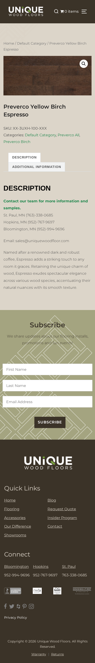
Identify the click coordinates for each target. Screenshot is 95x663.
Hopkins (40, 566)
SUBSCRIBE (50, 422)
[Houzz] (18, 606)
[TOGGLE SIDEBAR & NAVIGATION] (85, 11)
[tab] (24, 157)
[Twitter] (12, 606)
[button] (84, 64)
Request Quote (62, 509)
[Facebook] (5, 606)
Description (24, 157)
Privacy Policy (15, 617)
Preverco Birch (16, 142)
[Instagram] (31, 606)
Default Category (31, 43)
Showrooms (15, 535)
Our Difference (17, 526)
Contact (55, 526)
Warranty (38, 654)
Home (8, 43)
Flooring (11, 509)
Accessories (15, 518)
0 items (72, 11)
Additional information (36, 167)
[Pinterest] (24, 606)
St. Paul (69, 566)
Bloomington (16, 566)
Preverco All (68, 135)
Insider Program (62, 518)
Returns (57, 654)
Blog (52, 500)
